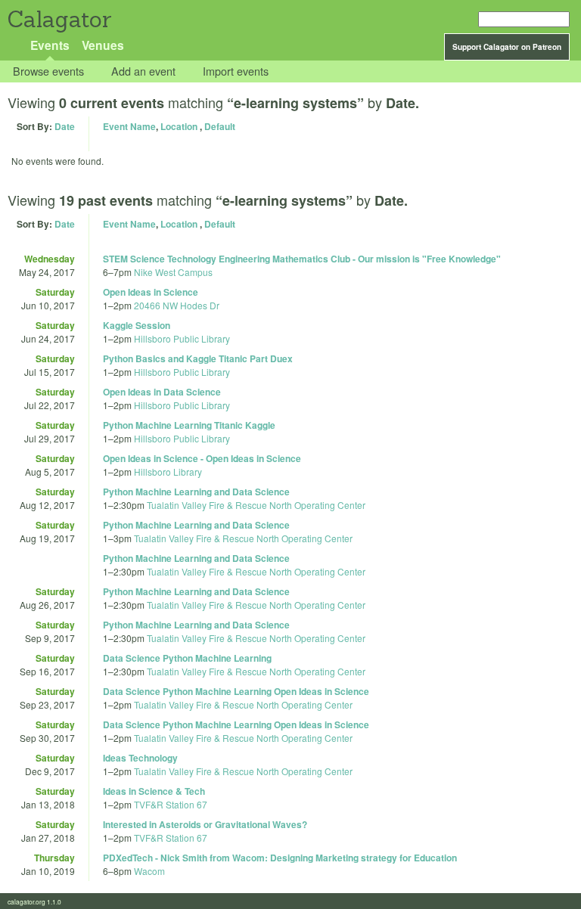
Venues (103, 45)
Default (219, 126)
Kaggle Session (136, 325)
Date (64, 126)
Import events (236, 71)
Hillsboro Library (168, 471)
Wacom (149, 870)
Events (50, 45)
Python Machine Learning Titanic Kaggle (189, 425)
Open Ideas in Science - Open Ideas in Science (202, 458)
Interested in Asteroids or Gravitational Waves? (205, 824)
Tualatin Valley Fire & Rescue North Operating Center (256, 504)
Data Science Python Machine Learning (187, 658)
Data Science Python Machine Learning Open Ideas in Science (236, 691)
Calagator (59, 19)
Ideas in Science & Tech (154, 791)
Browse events (48, 71)
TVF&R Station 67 (170, 804)
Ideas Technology (140, 758)
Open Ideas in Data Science (162, 392)
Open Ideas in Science (150, 292)
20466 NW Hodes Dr (176, 305)
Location (178, 126)
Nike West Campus (173, 271)
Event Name (129, 126)
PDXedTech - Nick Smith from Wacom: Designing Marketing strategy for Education (280, 857)
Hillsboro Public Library (182, 338)
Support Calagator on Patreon (506, 47)
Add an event (143, 71)
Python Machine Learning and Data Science (196, 491)
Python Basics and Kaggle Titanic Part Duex (198, 358)
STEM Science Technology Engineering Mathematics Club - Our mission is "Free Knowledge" (302, 258)
